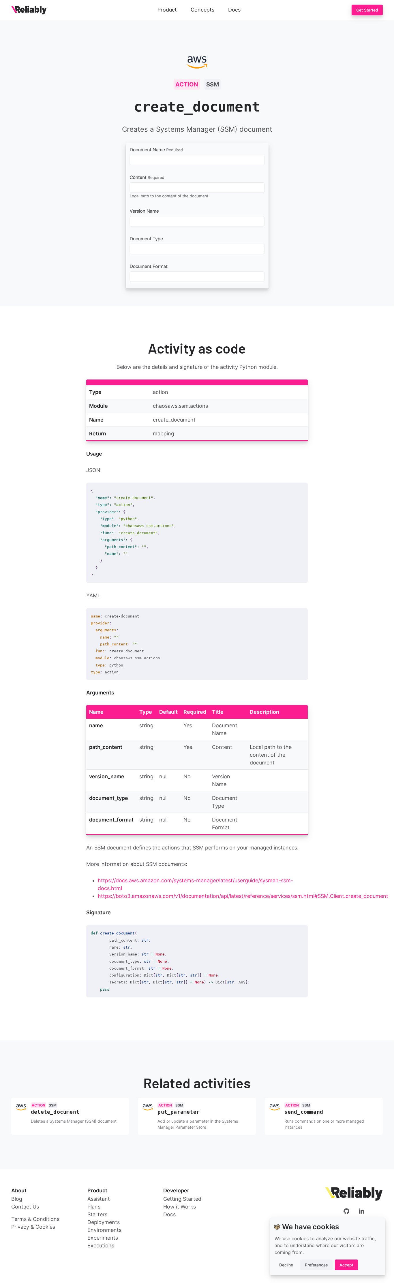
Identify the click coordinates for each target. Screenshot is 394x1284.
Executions (100, 1246)
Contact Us (25, 1207)
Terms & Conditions (35, 1219)
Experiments (102, 1238)
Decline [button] (286, 1264)
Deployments (103, 1222)
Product (167, 10)
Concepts (202, 10)
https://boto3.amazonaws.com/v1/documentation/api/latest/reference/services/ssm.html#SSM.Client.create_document (243, 896)
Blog (16, 1199)
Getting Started (182, 1199)
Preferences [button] (316, 1264)
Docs (234, 10)
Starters (97, 1214)
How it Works (179, 1207)
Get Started (367, 9)
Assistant (98, 1199)
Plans (93, 1207)
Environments (104, 1230)
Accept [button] (346, 1264)
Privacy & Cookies (33, 1227)
